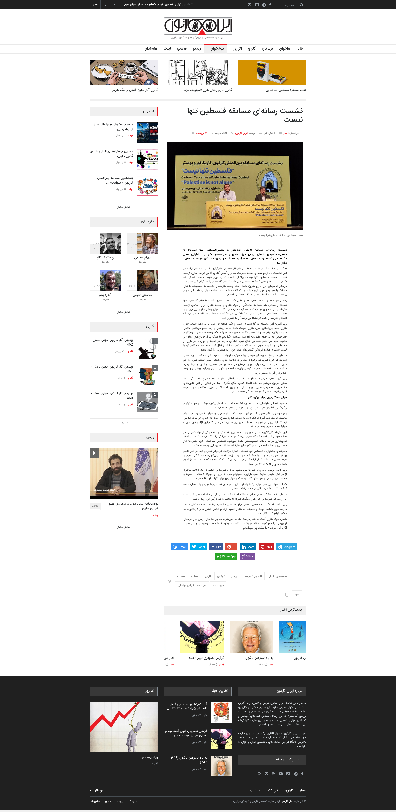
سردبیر (108, 801)
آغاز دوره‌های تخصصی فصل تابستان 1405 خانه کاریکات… (187, 706)
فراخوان (284, 49)
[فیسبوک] (270, 5)
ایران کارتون (241, 133)
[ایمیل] (257, 5)
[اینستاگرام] (250, 5)
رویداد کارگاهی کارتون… (290, 658)
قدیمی (182, 49)
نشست (181, 576)
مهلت (130, 136)
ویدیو (197, 49)
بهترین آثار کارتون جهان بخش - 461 (112, 369)
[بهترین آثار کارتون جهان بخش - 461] (147, 375)
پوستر (234, 576)
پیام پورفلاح (150, 757)
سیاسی (255, 790)
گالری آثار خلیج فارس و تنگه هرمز (135, 90)
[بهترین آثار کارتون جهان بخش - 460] (147, 402)
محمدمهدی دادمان (277, 576)
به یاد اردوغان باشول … (241, 658)
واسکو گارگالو (105, 258)
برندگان (267, 49)
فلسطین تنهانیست (253, 576)
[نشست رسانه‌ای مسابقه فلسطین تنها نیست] (235, 186)
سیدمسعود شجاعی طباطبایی (191, 585)
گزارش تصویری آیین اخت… (188, 658)
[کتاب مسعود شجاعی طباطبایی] (272, 72)
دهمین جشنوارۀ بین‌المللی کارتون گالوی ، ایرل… (111, 154)
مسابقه (194, 576)
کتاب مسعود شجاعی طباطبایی (286, 90)
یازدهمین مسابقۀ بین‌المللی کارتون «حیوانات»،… (115, 180)
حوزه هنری (218, 585)
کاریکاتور (221, 576)
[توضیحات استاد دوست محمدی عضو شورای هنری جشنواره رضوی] (124, 473)
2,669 (95, 505)
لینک (167, 49)
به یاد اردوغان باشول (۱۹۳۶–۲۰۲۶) (141, 4)
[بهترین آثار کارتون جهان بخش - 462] (147, 348)
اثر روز (237, 49)
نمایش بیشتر (123, 207)
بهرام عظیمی (142, 258)
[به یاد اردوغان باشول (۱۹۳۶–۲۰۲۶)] (235, 637)
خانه (300, 49)
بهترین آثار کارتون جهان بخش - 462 (112, 342)
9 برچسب (201, 133)
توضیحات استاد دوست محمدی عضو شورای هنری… (133, 506)
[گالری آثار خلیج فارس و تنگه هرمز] (124, 72)
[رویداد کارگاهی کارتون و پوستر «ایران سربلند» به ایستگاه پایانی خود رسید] (284, 637)
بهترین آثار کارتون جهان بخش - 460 (112, 396)
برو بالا (99, 790)
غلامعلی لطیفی (142, 295)
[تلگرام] (265, 5)
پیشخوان (217, 49)
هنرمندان (150, 49)
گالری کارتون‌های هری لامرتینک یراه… (207, 90)
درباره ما (120, 801)
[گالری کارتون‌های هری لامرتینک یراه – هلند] (198, 72)
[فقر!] (124, 727)
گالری (252, 49)
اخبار (286, 133)
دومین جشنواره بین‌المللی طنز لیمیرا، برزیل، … (113, 127)
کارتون (208, 576)
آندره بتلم (105, 295)
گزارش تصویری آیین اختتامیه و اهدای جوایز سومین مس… (186, 733)
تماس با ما (95, 801)
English (134, 801)
